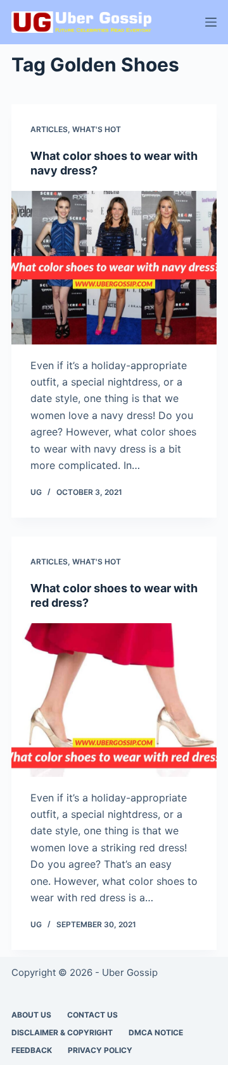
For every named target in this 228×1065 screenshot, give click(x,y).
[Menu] (211, 22)
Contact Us (92, 1014)
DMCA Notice (156, 1032)
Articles (49, 129)
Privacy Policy (100, 1050)
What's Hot (96, 129)
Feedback (31, 1050)
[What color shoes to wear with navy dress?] (114, 267)
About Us (31, 1014)
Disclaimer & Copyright (62, 1032)
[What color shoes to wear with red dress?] (114, 700)
